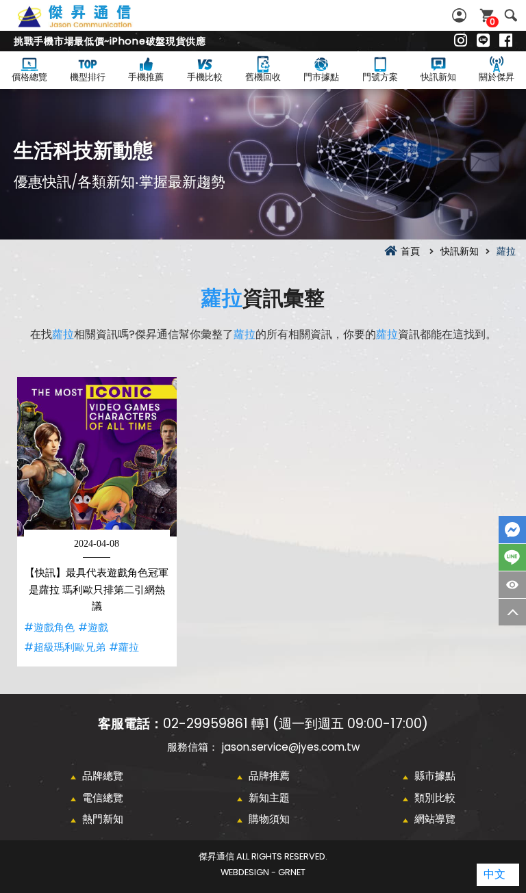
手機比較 (205, 77)
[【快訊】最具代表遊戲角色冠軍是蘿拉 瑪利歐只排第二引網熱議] (97, 456)
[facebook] (505, 41)
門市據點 (321, 77)
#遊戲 (93, 627)
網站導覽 (434, 819)
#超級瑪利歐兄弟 (64, 647)
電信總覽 (102, 797)
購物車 (492, 21)
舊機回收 (263, 77)
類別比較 (434, 797)
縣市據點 (434, 775)
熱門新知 (102, 819)
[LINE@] (483, 41)
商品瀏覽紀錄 (512, 585)
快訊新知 (438, 77)
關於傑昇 (496, 77)
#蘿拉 (124, 647)
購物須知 (269, 819)
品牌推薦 (269, 775)
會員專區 (461, 15)
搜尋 (510, 15)
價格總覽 (29, 77)
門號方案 (380, 77)
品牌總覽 (102, 775)
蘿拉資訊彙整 (90, 24)
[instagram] (460, 41)
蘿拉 (221, 298)
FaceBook (512, 529)
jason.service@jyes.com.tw (291, 747)
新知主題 (269, 797)
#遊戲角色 (49, 627)
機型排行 (87, 77)
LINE (512, 557)
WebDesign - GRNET (263, 872)
